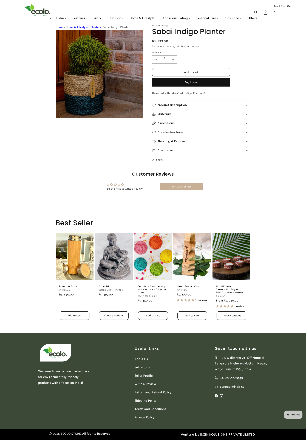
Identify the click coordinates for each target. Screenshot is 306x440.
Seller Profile (144, 375)
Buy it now (191, 82)
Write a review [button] (181, 186)
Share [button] (159, 160)
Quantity (156, 52)
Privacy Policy (144, 417)
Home (59, 27)
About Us (141, 359)
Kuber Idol (104, 286)
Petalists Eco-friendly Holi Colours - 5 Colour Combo (152, 289)
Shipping (170, 46)
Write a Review (145, 384)
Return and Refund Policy (153, 392)
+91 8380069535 (231, 378)
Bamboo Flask (68, 286)
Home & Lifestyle (77, 27)
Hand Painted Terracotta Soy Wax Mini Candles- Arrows (229, 289)
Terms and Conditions (150, 409)
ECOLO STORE (71, 433)
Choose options (113, 315)
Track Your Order (284, 6)
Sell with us (143, 367)
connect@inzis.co (232, 386)
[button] (256, 12)
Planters (95, 27)
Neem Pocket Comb (189, 286)
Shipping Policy (146, 400)
